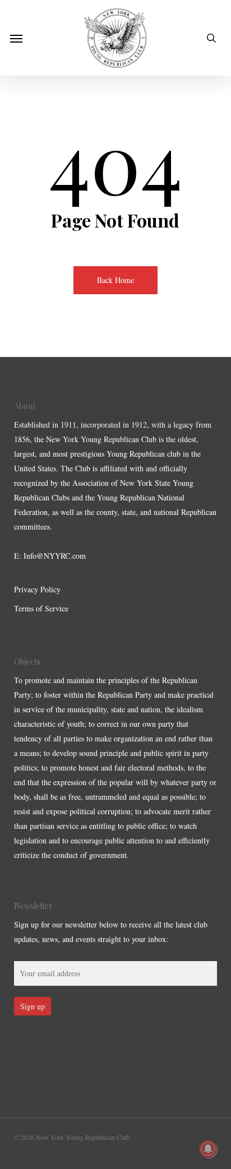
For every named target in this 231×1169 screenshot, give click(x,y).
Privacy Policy (37, 589)
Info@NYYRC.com (55, 555)
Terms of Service (41, 608)
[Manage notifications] (208, 1149)
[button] (16, 38)
